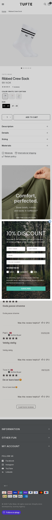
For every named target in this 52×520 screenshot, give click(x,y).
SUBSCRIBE (26, 288)
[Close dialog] (50, 221)
